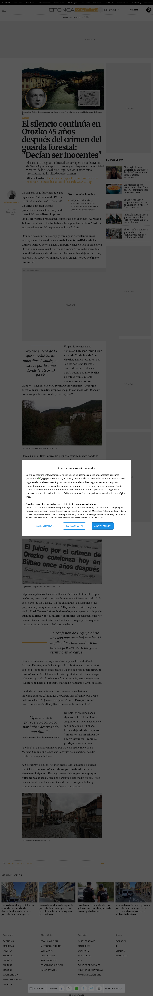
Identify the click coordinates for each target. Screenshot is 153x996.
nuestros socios (70, 474)
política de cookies (101, 493)
